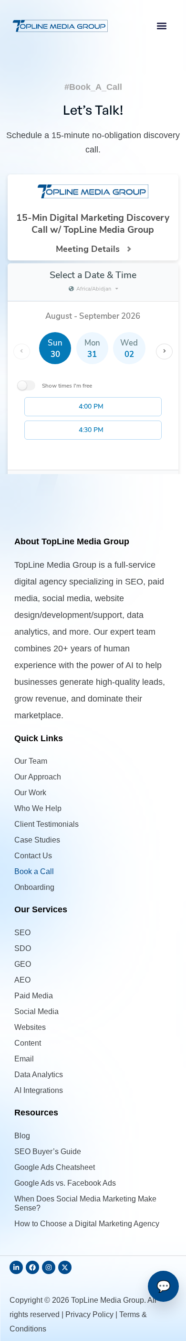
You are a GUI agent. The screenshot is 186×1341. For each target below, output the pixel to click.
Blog (22, 1136)
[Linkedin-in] (16, 1267)
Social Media (36, 1011)
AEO (22, 980)
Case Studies (37, 840)
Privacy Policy (89, 1314)
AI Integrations (38, 1090)
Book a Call (34, 871)
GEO (22, 964)
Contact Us (33, 856)
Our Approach (37, 777)
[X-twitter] (65, 1267)
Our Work (30, 793)
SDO (22, 948)
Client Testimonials (46, 824)
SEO (22, 933)
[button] (162, 26)
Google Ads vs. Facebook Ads (65, 1183)
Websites (30, 1027)
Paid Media (33, 996)
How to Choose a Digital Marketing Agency (86, 1224)
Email (24, 1059)
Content (27, 1043)
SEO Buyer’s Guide (47, 1151)
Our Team (30, 761)
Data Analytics (38, 1075)
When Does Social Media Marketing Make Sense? (85, 1203)
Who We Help (38, 808)
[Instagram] (48, 1267)
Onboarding (34, 887)
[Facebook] (32, 1267)
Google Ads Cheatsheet (54, 1167)
